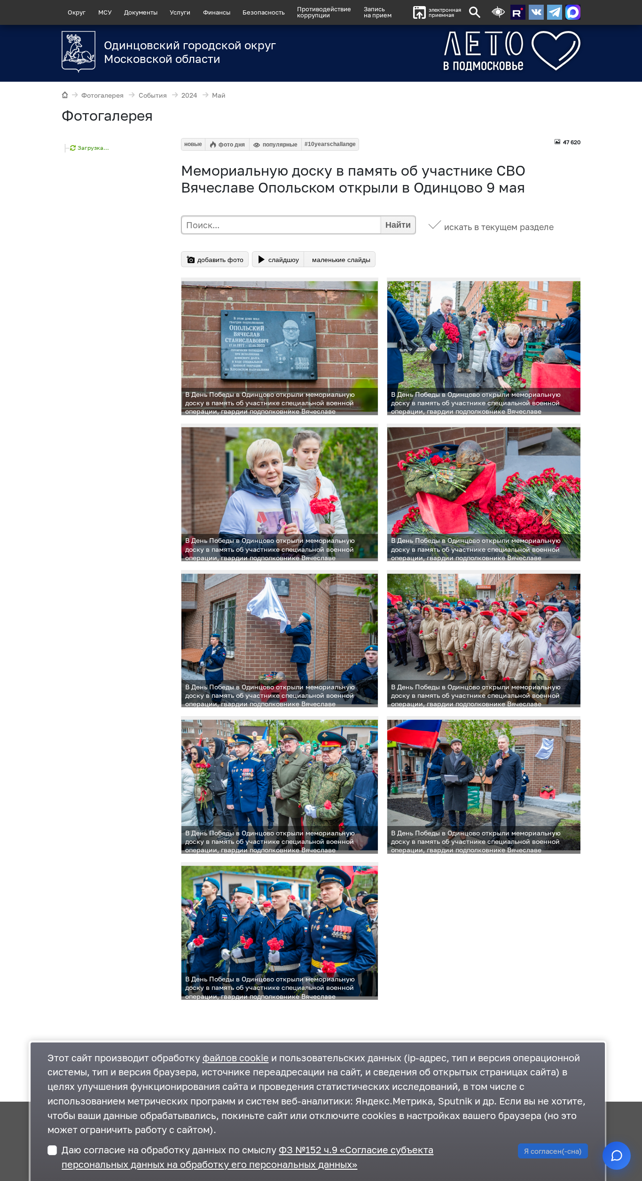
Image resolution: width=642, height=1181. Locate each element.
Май (219, 95)
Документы (140, 12)
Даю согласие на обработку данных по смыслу (247, 1157)
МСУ (105, 12)
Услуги (180, 12)
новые (193, 144)
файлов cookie (236, 1058)
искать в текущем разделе (499, 227)
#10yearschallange (330, 144)
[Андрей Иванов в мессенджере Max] (572, 12)
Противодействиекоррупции (324, 12)
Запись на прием (377, 12)
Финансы (216, 12)
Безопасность (264, 12)
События (153, 95)
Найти (398, 225)
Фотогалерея (102, 95)
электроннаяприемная (445, 12)
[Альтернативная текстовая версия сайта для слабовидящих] (498, 12)
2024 (189, 95)
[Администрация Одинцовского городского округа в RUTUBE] (517, 12)
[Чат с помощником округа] (617, 1156)
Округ (77, 12)
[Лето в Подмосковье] (477, 51)
